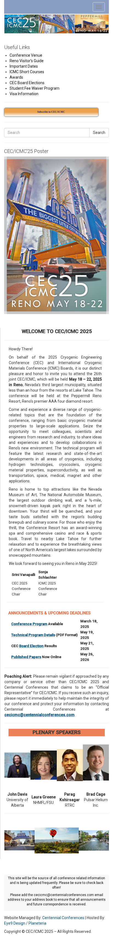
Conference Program (29, 624)
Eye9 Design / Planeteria (25, 923)
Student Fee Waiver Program (35, 88)
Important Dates (24, 66)
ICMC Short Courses (27, 72)
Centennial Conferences (63, 918)
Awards (16, 77)
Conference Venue (26, 55)
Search (99, 132)
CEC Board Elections (27, 83)
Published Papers (26, 657)
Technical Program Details (33, 635)
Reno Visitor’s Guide (27, 61)
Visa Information (24, 94)
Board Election (31, 646)
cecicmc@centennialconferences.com (39, 715)
